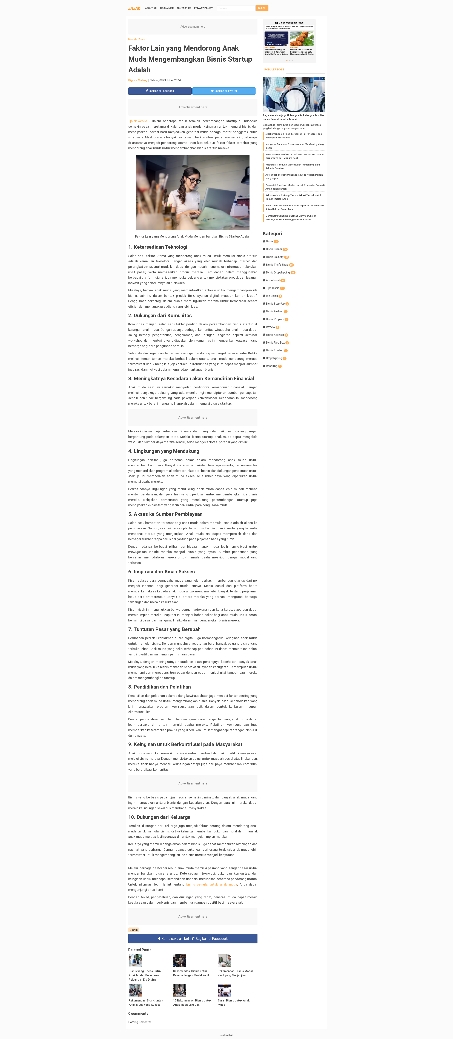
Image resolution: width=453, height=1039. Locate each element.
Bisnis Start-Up (277, 303)
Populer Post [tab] (274, 69)
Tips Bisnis (275, 288)
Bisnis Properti (276, 319)
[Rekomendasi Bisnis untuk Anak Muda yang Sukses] (135, 990)
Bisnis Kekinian (276, 334)
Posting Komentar (139, 1022)
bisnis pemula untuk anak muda (211, 884)
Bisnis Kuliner (276, 249)
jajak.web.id (138, 121)
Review (272, 327)
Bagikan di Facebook (194, 939)
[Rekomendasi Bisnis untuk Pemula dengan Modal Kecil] (179, 960)
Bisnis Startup (276, 350)
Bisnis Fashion (276, 311)
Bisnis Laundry (277, 257)
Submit (262, 8)
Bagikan (161, 91)
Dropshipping (275, 358)
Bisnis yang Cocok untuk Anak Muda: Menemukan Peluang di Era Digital (145, 975)
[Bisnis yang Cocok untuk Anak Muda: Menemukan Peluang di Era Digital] (135, 960)
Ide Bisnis (273, 296)
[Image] (294, 94)
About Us (151, 8)
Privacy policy (203, 8)
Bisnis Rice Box (277, 342)
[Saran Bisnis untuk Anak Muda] (224, 990)
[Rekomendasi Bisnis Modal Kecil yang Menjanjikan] (224, 960)
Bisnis (134, 930)
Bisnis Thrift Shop (279, 264)
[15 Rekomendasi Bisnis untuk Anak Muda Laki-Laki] (179, 990)
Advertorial (275, 280)
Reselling (273, 366)
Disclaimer (166, 8)
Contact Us (183, 8)
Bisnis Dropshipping (280, 272)
